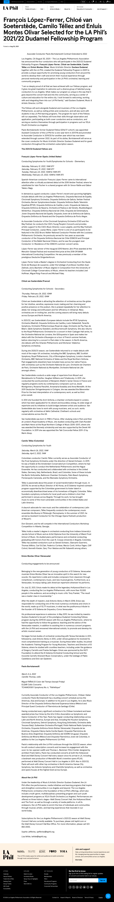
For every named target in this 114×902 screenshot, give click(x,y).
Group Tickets (7, 884)
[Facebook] (70, 887)
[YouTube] (84, 887)
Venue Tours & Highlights (31, 879)
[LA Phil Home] (10, 8)
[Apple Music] (91, 887)
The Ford (40, 1)
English (101, 897)
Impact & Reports (65, 897)
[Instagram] (77, 887)
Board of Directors (77, 897)
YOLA (62, 1)
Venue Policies (7, 876)
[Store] (96, 2)
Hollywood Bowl (31, 1)
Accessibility (6, 888)
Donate (83, 1)
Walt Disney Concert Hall (17, 1)
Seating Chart (7, 881)
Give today (78, 860)
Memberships (48, 876)
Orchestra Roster (29, 876)
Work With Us (28, 884)
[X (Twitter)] (73, 887)
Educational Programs (50, 881)
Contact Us (55, 897)
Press (25, 881)
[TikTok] (80, 887)
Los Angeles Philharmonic (51, 1)
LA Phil (6, 1)
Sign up (102, 880)
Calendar (6, 874)
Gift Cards (6, 886)
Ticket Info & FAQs (8, 879)
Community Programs (50, 884)
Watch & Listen (28, 874)
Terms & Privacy (89, 897)
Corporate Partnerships (51, 886)
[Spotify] (87, 887)
